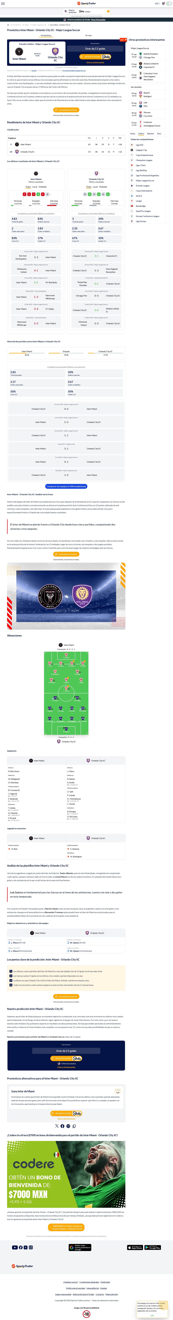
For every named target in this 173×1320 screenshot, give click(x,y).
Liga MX (139, 145)
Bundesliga (141, 206)
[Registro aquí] (163, 3)
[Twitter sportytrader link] (25, 1247)
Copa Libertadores (144, 190)
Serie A (139, 196)
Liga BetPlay (141, 170)
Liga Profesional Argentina (147, 175)
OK (152, 1315)
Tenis (159, 133)
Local (34, 186)
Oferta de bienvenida (95, 62)
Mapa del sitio (111, 1294)
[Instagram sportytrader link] (30, 1247)
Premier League (142, 185)
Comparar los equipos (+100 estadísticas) (66, 486)
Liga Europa (141, 221)
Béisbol (150, 133)
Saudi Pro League (143, 211)
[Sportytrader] (8, 25)
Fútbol (26, 25)
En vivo (88, 35)
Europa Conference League (147, 216)
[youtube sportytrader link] (15, 1247)
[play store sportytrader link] (152, 1247)
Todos (28, 186)
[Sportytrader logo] (86, 1266)
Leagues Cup (141, 150)
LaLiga (139, 201)
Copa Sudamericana (144, 155)
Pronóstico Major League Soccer (74, 70)
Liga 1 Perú (141, 165)
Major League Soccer (39, 25)
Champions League (144, 160)
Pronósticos (17, 25)
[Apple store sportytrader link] (135, 1247)
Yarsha (34, 70)
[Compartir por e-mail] (68, 1126)
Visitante (42, 186)
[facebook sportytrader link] (21, 1247)
